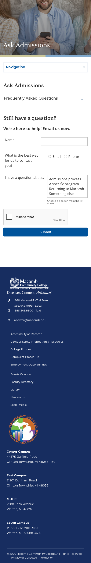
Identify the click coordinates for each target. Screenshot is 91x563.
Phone (73, 156)
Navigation (15, 67)
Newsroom (18, 397)
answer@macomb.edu (30, 320)
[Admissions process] (67, 179)
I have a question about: (24, 177)
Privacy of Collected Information (32, 557)
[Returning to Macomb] (67, 188)
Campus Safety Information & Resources (37, 341)
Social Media (19, 404)
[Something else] (67, 193)
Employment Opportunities (29, 364)
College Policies (21, 349)
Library (15, 389)
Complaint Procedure (25, 357)
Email (57, 156)
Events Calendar (21, 374)
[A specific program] (67, 184)
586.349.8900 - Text (28, 310)
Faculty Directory (22, 382)
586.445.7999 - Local (28, 305)
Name (10, 140)
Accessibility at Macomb (26, 334)
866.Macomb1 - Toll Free (31, 300)
